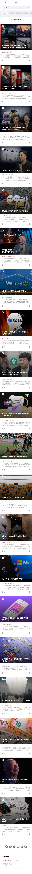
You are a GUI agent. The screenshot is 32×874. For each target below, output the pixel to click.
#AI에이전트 (4, 134)
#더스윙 (6, 338)
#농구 (10, 461)
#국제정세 (4, 52)
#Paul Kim (7, 705)
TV (26, 2)
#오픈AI (13, 256)
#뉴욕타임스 (4, 825)
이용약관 (17, 860)
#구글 (11, 174)
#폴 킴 (3, 705)
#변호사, (12, 379)
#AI (7, 624)
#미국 (9, 215)
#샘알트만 (4, 256)
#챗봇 (10, 297)
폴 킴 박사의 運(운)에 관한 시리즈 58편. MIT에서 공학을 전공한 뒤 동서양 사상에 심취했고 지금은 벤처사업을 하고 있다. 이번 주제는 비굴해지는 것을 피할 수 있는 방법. (16, 709)
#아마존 (3, 501)
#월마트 (3, 297)
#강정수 (3, 174)
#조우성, (3, 379)
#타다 (9, 338)
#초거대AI (11, 420)
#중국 (7, 215)
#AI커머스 (8, 174)
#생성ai (7, 297)
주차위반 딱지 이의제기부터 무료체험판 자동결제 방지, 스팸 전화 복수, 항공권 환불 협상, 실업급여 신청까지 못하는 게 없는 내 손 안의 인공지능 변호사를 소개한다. (16, 628)
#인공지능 (4, 624)
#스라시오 (10, 501)
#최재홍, (8, 379)
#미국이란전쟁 (13, 93)
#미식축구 (7, 461)
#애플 (3, 461)
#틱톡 (7, 542)
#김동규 (8, 93)
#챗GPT (3, 420)
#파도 (8, 52)
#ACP (13, 134)
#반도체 (3, 215)
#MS (13, 583)
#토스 (3, 338)
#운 (11, 705)
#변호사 (10, 624)
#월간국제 (4, 93)
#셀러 (7, 501)
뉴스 (16, 2)
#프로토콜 (9, 134)
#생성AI (7, 420)
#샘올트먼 (9, 256)
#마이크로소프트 (5, 583)
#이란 (10, 52)
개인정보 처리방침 (7, 860)
